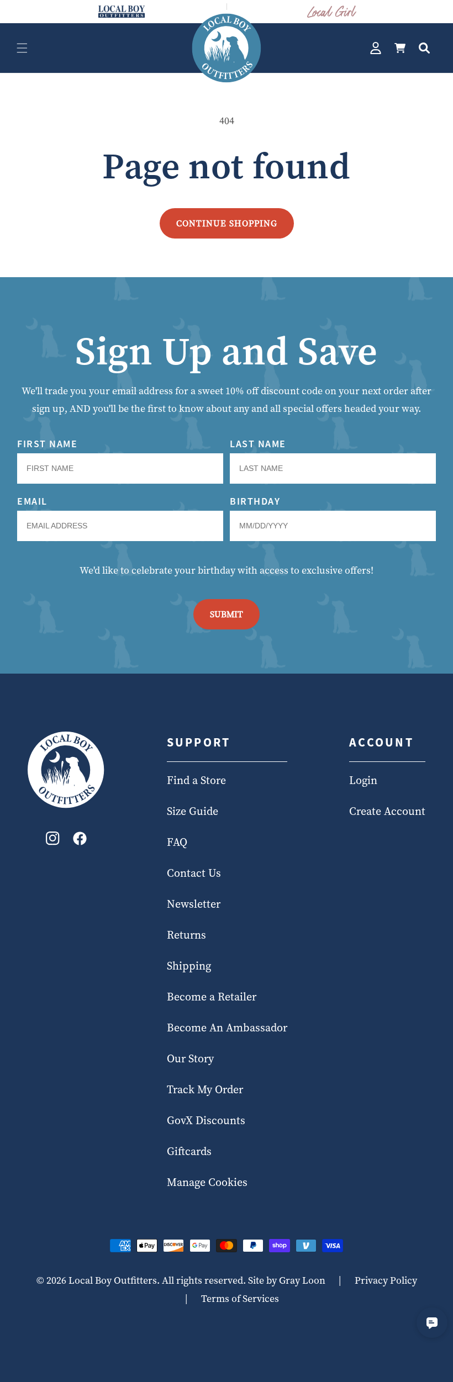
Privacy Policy (386, 1280)
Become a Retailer (211, 996)
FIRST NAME (47, 443)
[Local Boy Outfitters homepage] (121, 12)
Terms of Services (240, 1298)
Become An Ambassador (227, 1027)
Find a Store (196, 780)
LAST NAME (258, 443)
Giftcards (189, 1151)
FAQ (177, 842)
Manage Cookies (207, 1182)
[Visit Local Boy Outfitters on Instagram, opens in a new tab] (53, 841)
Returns (186, 934)
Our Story (190, 1058)
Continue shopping (226, 223)
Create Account (387, 811)
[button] (22, 48)
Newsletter (193, 904)
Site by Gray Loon (286, 1280)
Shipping (189, 965)
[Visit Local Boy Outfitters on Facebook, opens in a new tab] (80, 841)
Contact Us (194, 873)
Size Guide (192, 811)
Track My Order (205, 1089)
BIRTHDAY (255, 501)
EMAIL (32, 501)
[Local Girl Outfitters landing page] (332, 12)
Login (363, 780)
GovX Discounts (206, 1120)
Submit (226, 614)
